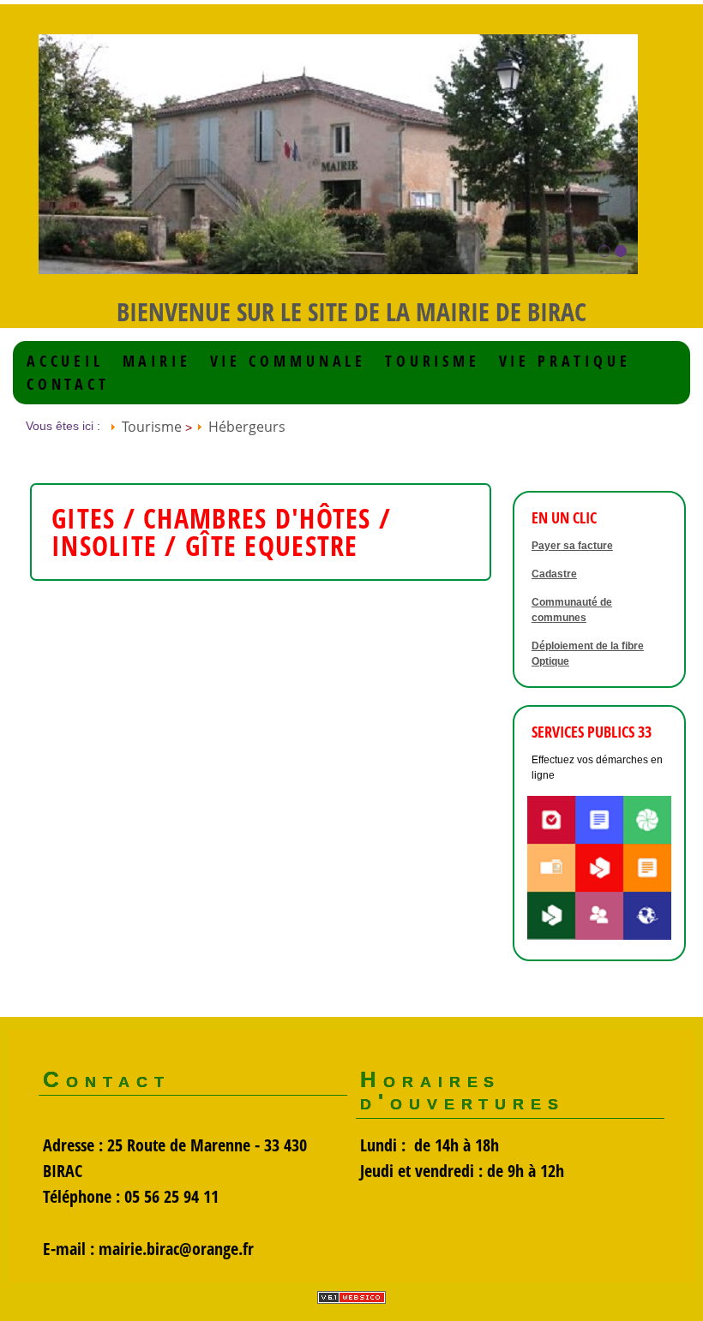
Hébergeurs (246, 426)
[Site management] (351, 1297)
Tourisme (432, 361)
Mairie (157, 361)
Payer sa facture (572, 546)
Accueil (65, 361)
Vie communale (288, 361)
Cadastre (554, 574)
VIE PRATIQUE (565, 361)
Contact (68, 384)
